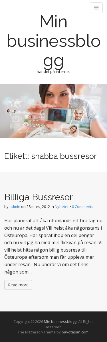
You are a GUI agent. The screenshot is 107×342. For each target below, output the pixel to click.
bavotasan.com (75, 332)
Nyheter (62, 206)
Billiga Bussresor (38, 197)
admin (14, 206)
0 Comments (82, 206)
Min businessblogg (54, 40)
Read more (18, 285)
